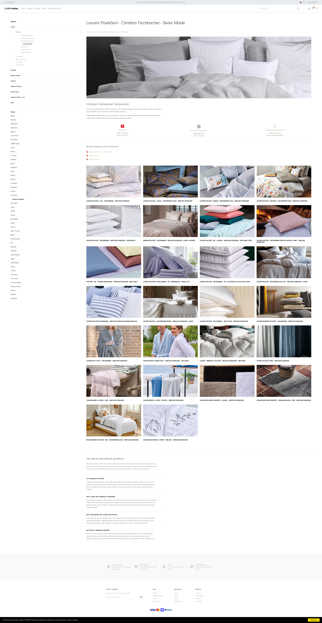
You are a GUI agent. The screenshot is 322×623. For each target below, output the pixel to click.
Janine (13, 215)
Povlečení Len (24, 46)
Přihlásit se (199, 593)
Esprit (13, 171)
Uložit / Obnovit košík (116, 564)
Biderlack (14, 128)
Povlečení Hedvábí (26, 52)
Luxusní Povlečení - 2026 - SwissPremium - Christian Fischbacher (107, 201)
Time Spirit (14, 275)
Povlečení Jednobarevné (27, 41)
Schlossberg (15, 263)
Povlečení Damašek (27, 44)
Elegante (14, 167)
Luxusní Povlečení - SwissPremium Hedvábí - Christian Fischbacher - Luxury (168, 321)
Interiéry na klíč (178, 601)
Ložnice (23, 8)
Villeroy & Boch (16, 286)
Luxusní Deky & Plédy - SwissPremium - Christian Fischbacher (106, 361)
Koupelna (30, 8)
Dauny (13, 151)
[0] (313, 8)
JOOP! (13, 211)
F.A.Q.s (176, 598)
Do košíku (198, 598)
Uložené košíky (200, 596)
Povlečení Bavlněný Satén (28, 38)
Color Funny (14, 136)
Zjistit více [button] (75, 620)
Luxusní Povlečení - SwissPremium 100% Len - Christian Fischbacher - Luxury (282, 282)
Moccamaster (15, 239)
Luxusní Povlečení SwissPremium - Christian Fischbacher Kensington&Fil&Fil (111, 321)
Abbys (13, 116)
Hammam (14, 195)
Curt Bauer (14, 140)
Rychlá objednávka (143, 564)
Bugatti (13, 132)
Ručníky (154, 598)
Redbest (13, 247)
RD (12, 243)
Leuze (13, 223)
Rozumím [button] (313, 620)
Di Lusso (13, 155)
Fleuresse (14, 187)
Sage (12, 259)
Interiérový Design (54, 8)
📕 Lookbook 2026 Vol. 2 (93, 159)
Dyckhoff (13, 159)
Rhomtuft (14, 251)
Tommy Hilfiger (16, 282)
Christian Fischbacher (18, 199)
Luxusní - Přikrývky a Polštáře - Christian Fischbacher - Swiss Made (223, 361)
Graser (13, 191)
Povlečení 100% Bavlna (27, 35)
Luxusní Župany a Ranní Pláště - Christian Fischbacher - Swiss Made (166, 361)
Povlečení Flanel (25, 49)
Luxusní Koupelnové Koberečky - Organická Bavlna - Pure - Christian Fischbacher (284, 400)
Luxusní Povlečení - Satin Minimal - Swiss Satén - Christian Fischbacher (224, 321)
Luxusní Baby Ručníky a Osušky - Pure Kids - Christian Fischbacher (165, 440)
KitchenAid (14, 219)
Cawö (13, 147)
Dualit (13, 163)
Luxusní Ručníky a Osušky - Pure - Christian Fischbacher (105, 400)
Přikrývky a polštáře (21, 59)
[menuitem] (46, 27)
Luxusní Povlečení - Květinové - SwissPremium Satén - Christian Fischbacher (282, 201)
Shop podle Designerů (93, 32)
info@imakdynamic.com (201, 564)
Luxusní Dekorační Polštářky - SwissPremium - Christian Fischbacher (280, 321)
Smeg (13, 267)
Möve (13, 235)
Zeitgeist (14, 298)
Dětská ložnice (20, 65)
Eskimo (13, 179)
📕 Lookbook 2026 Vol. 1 (93, 155)
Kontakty (176, 596)
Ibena (13, 207)
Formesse (14, 183)
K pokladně (199, 601)
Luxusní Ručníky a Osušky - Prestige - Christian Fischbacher (163, 400)
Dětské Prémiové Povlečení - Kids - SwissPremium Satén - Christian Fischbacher (112, 440)
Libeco (13, 227)
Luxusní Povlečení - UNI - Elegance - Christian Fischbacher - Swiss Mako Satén (226, 240)
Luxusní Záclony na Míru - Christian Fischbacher (273, 361)
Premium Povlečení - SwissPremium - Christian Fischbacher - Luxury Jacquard (169, 240)
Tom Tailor (14, 278)
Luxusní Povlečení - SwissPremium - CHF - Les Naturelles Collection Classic (225, 282)
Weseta (13, 294)
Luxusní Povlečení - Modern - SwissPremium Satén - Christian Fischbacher (224, 201)
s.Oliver (13, 271)
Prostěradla (19, 56)
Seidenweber (15, 255)
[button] (46, 27)
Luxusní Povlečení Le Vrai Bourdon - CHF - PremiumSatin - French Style (166, 282)
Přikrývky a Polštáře (158, 596)
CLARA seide (15, 144)
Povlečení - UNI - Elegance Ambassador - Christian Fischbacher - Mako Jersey (112, 282)
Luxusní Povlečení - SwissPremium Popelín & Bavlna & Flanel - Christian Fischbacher (281, 241)
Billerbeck (14, 124)
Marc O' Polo (15, 231)
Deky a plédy (19, 62)
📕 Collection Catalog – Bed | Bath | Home (99, 152)
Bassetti (13, 120)
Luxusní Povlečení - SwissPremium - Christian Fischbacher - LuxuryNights (110, 240)
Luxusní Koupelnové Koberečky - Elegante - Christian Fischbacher (222, 400)
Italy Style (14, 203)
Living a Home (156, 601)
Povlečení (155, 593)
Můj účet (170, 564)
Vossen (13, 290)
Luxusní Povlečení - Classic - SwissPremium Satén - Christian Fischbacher (167, 201)
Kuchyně (37, 8)
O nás (176, 593)
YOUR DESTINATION (312, 2)
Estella (13, 175)
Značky (43, 8)
